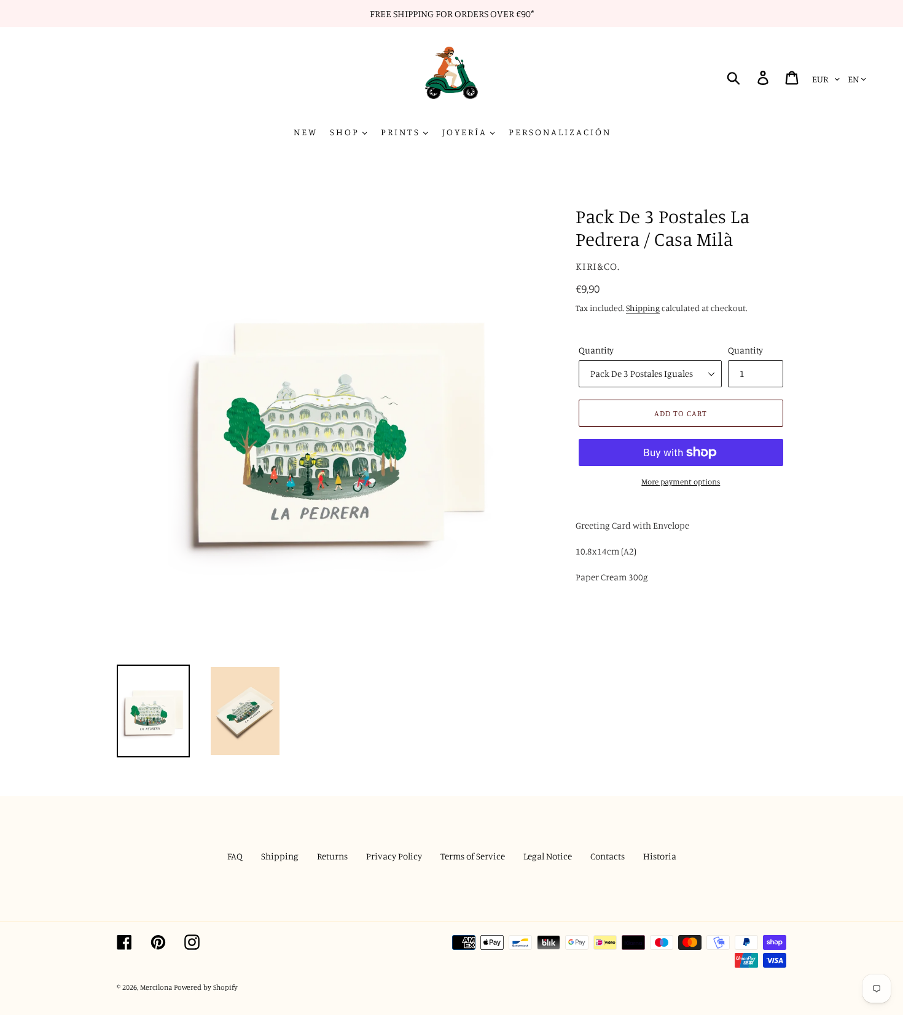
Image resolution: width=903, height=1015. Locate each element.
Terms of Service (472, 856)
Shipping (643, 307)
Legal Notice (547, 856)
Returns (332, 856)
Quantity (596, 350)
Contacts (607, 856)
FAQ (235, 856)
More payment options (680, 481)
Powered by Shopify (206, 987)
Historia (659, 856)
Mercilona (156, 987)
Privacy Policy (394, 856)
